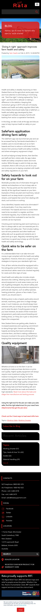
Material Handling (11, 459)
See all (5, 463)
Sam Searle (13, 53)
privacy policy (22, 605)
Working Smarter (24, 420)
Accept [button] (20, 610)
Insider (7, 456)
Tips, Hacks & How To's (13, 452)
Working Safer (12, 420)
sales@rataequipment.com (16, 498)
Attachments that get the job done (14, 408)
